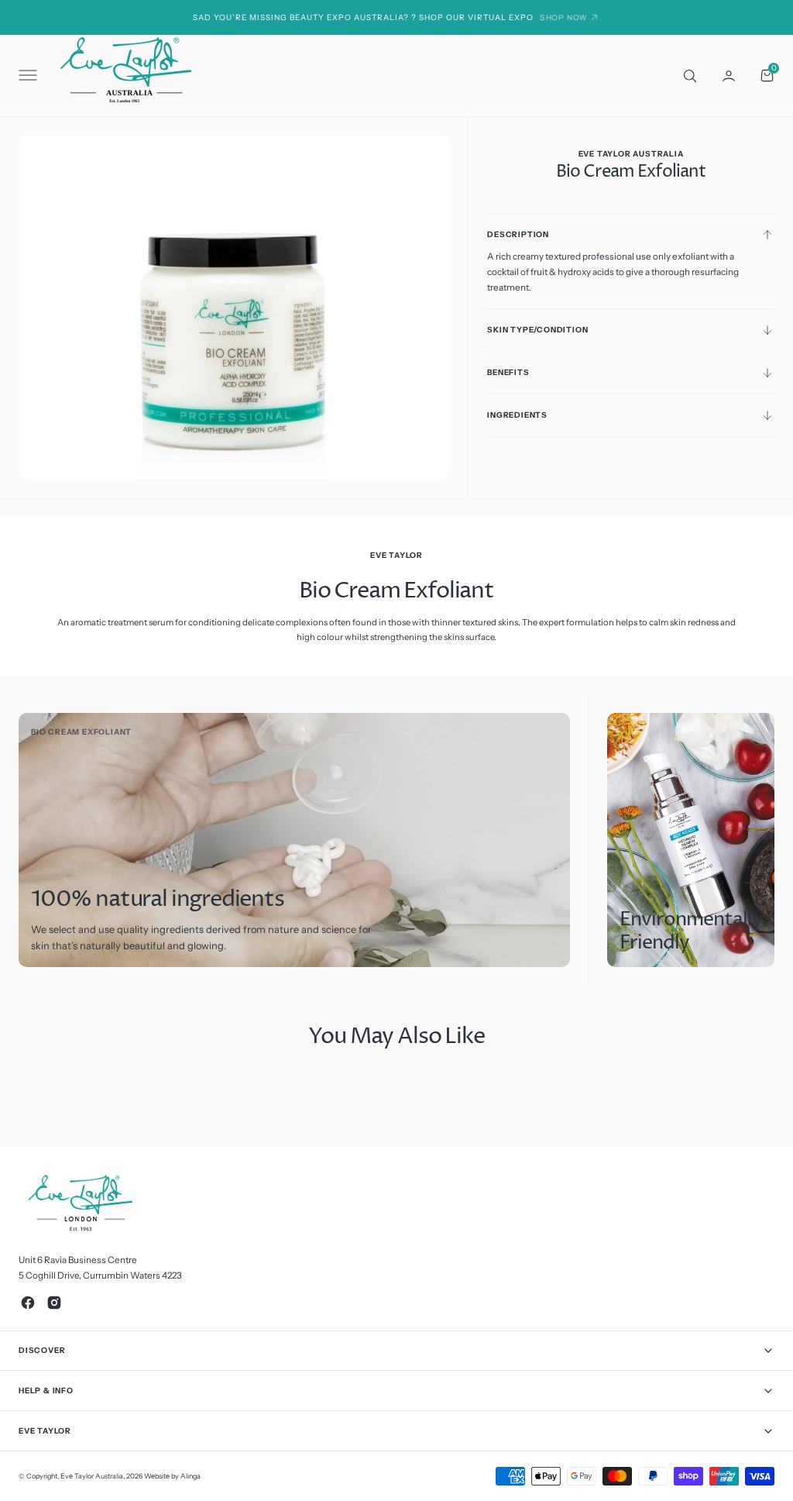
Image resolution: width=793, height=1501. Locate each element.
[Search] (688, 75)
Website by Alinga (172, 1476)
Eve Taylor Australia (91, 1476)
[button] (26, 76)
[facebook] (28, 1302)
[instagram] (54, 1302)
